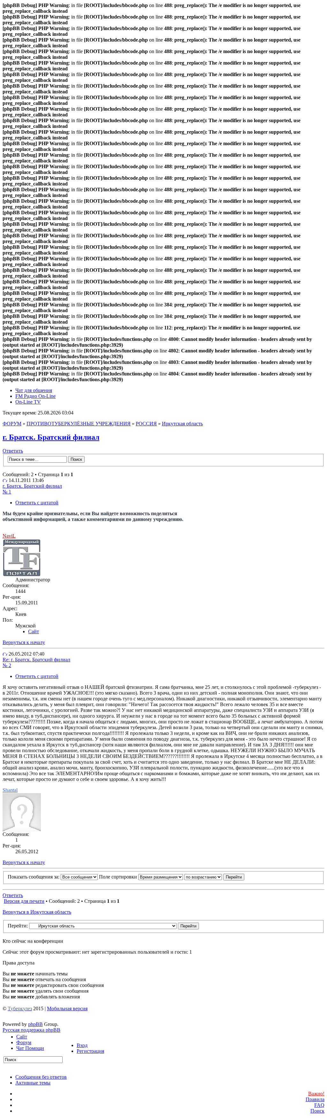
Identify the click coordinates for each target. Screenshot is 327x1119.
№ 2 (7, 665)
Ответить (13, 450)
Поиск (317, 1111)
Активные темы (32, 1082)
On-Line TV (28, 402)
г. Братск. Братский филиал (51, 437)
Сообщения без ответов (41, 1077)
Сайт (21, 1036)
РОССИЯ (146, 423)
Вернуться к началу (24, 642)
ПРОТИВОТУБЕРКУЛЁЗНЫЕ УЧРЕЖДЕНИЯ (79, 423)
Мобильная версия (67, 1008)
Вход (82, 1045)
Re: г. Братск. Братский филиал (36, 659)
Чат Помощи (30, 1048)
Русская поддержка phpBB (31, 1030)
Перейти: (18, 925)
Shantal (10, 790)
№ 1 (7, 491)
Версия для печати (24, 901)
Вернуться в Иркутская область (37, 912)
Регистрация (90, 1051)
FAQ (319, 1105)
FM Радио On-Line (35, 396)
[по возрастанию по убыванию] (214, 876)
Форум (23, 1042)
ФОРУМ (12, 423)
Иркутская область (182, 423)
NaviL (9, 536)
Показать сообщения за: (34, 876)
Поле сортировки (118, 876)
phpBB (35, 1024)
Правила (315, 1099)
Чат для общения (33, 390)
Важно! (316, 1093)
